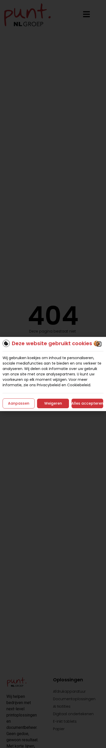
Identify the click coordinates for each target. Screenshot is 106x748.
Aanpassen (18, 403)
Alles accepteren (87, 403)
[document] (53, 374)
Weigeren (53, 403)
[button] (99, 344)
